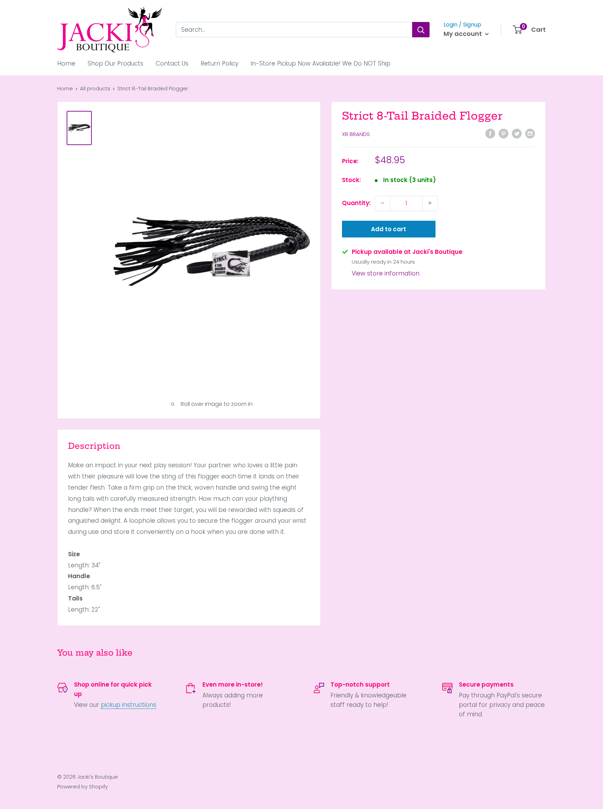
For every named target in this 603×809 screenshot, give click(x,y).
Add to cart (388, 229)
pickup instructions (128, 705)
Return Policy (219, 63)
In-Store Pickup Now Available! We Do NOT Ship (320, 63)
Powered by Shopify (82, 786)
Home (66, 63)
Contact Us (172, 63)
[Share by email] (530, 133)
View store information (385, 273)
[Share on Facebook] (490, 133)
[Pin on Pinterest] (503, 133)
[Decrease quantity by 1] (382, 203)
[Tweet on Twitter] (517, 133)
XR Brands (356, 134)
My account (463, 33)
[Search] (421, 29)
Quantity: (356, 202)
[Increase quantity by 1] (430, 203)
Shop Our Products (115, 63)
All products (95, 88)
